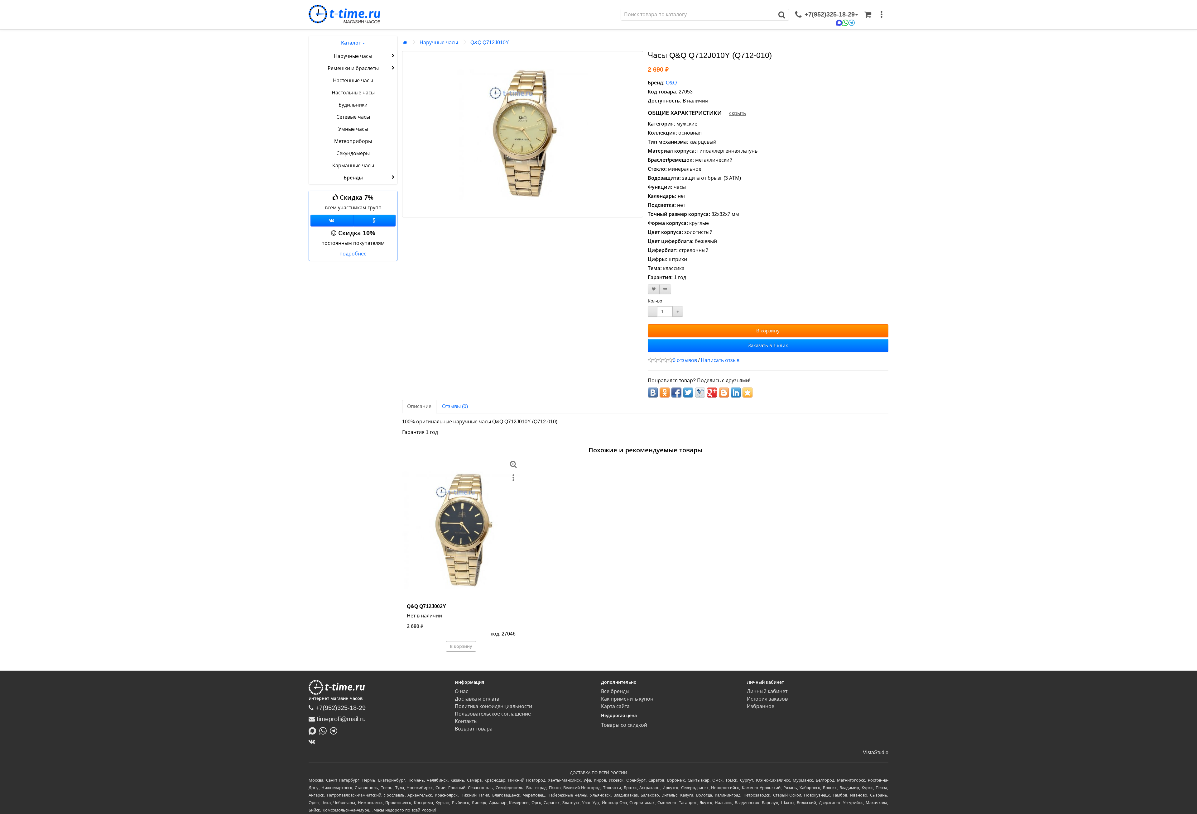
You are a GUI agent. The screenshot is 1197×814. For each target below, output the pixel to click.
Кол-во (655, 300)
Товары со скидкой (624, 725)
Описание (419, 406)
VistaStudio (875, 752)
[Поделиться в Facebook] (676, 392)
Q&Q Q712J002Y (426, 606)
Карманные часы (353, 165)
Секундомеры (353, 153)
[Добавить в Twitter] (688, 392)
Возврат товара (474, 728)
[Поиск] (782, 15)
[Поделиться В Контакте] (653, 392)
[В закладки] (654, 289)
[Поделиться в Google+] (712, 392)
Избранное (760, 706)
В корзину (768, 330)
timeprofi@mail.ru (340, 719)
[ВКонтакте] (313, 741)
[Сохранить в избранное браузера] (747, 392)
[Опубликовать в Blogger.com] (724, 392)
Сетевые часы (353, 117)
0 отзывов (685, 360)
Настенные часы (353, 80)
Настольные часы (353, 92)
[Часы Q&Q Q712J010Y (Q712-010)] (522, 134)
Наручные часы (353, 56)
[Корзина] (868, 14)
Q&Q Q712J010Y (489, 42)
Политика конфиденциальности (493, 706)
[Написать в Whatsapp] (324, 730)
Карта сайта (615, 706)
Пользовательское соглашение (493, 713)
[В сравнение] (665, 289)
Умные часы (353, 129)
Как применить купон (627, 699)
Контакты (466, 721)
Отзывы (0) (455, 406)
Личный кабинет (767, 691)
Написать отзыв (720, 360)
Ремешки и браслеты (353, 68)
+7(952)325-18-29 (340, 707)
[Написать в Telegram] (335, 730)
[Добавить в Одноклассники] (665, 392)
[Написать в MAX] (314, 730)
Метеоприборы (353, 141)
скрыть (737, 113)
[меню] (881, 14)
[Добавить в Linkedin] (736, 392)
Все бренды (615, 691)
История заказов (767, 699)
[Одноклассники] (374, 220)
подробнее (353, 253)
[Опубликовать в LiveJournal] (700, 392)
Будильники (353, 104)
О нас (461, 691)
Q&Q (671, 82)
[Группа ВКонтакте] (331, 220)
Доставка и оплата (477, 699)
